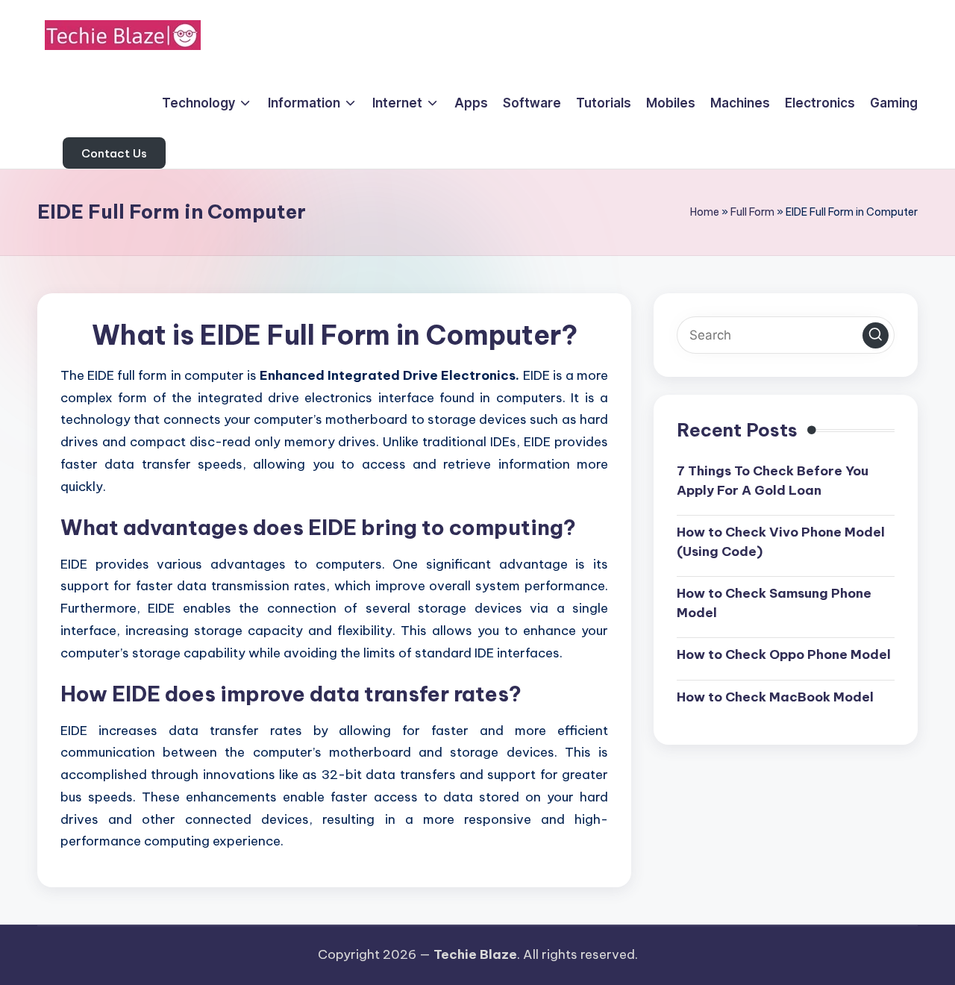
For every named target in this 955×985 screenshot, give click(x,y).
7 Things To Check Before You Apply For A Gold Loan (772, 480)
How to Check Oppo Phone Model (784, 653)
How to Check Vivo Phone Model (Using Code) (781, 541)
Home (704, 212)
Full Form (752, 212)
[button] (114, 153)
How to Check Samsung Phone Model (774, 602)
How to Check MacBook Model (775, 696)
